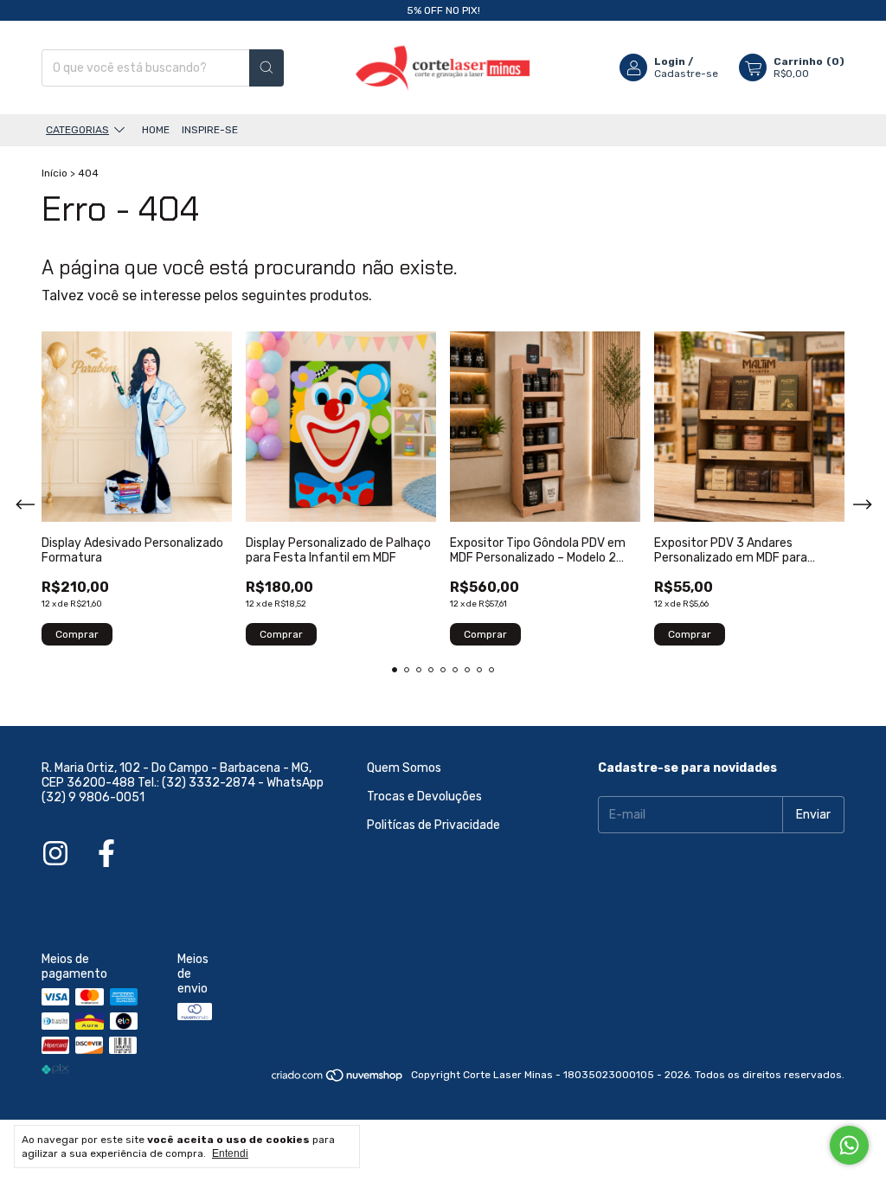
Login (669, 61)
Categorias (77, 130)
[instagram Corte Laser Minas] (55, 854)
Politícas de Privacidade (433, 825)
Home (156, 130)
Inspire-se (210, 130)
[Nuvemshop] (338, 1079)
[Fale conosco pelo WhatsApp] (849, 1145)
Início (54, 173)
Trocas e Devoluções (424, 796)
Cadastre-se (686, 73)
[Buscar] (266, 68)
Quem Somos (404, 768)
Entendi (230, 1153)
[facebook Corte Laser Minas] (106, 854)
